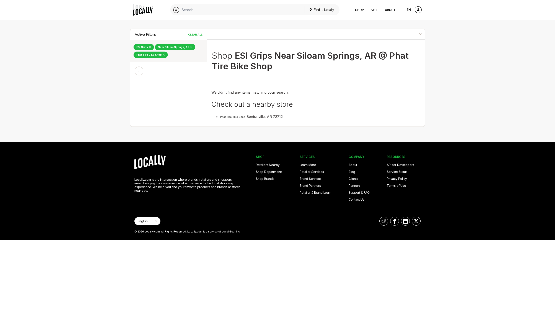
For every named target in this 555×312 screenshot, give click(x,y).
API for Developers (400, 165)
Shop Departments (269, 172)
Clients (353, 178)
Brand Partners (310, 185)
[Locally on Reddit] (383, 221)
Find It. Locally (323, 9)
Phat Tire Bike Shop (149, 54)
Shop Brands (265, 178)
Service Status (397, 172)
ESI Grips (142, 47)
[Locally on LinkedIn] (405, 221)
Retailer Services (312, 172)
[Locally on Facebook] (394, 221)
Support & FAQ (359, 192)
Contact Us (356, 199)
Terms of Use (396, 185)
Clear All (195, 34)
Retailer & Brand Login (315, 192)
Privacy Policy (397, 178)
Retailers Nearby (268, 165)
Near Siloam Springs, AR (174, 47)
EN (409, 9)
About (390, 10)
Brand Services (311, 178)
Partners (355, 185)
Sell (374, 10)
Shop (359, 10)
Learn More (308, 165)
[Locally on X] (416, 221)
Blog (352, 172)
